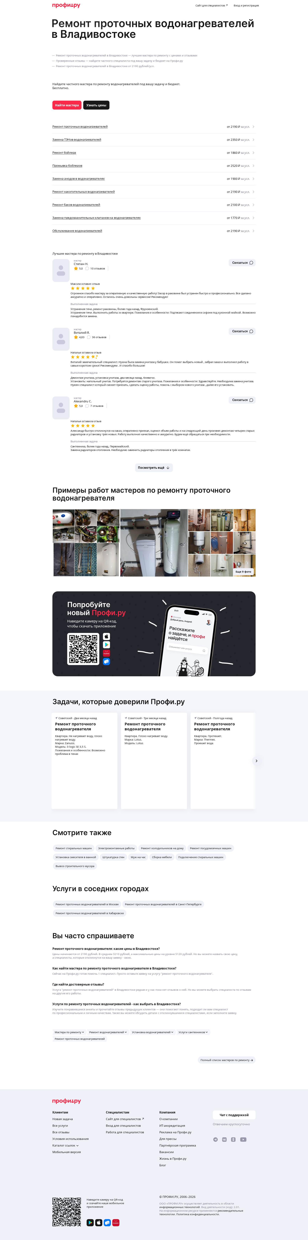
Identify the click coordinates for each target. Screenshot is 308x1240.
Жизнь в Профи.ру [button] (172, 1158)
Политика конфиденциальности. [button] (198, 1214)
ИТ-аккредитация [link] (172, 1125)
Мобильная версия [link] (66, 1152)
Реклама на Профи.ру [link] (175, 1132)
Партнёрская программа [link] (177, 1145)
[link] (66, 105)
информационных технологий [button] (179, 1207)
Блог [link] (162, 1165)
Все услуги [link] (60, 1125)
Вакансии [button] (166, 1152)
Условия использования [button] (70, 1139)
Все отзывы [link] (60, 1132)
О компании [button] (168, 1119)
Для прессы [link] (167, 1139)
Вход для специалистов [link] (123, 1125)
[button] (242, 262)
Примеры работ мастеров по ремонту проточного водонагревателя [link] (141, 494)
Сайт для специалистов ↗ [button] (125, 1119)
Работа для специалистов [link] (125, 1132)
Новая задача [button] (62, 1119)
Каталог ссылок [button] (63, 1145)
